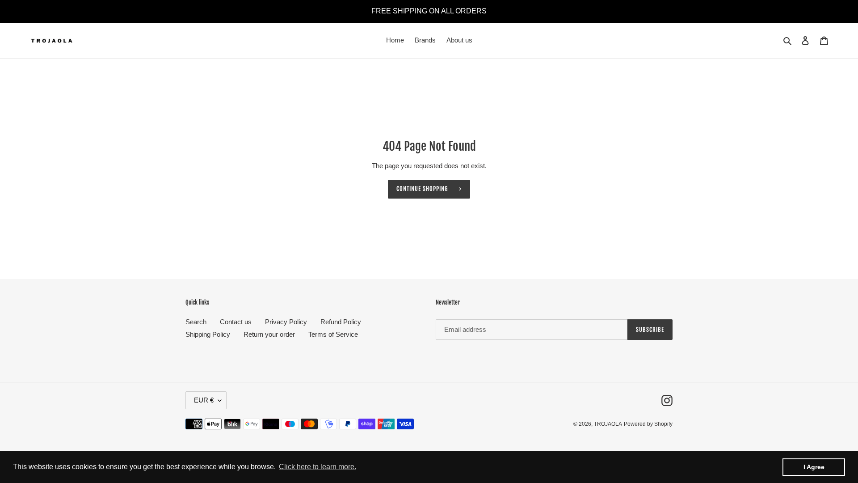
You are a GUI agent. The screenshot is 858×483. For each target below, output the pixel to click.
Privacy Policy (286, 322)
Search (195, 322)
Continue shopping (422, 188)
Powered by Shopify (648, 424)
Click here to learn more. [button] (317, 466)
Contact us (236, 322)
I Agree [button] (813, 466)
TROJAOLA (608, 424)
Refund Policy (340, 322)
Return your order (269, 334)
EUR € (204, 400)
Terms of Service (333, 334)
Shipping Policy (207, 334)
